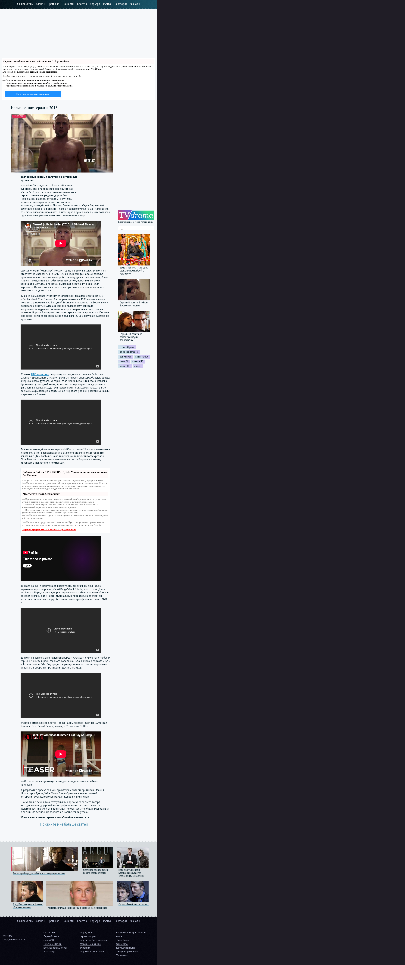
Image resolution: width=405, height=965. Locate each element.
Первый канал (51, 936)
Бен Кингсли (125, 356)
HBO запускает (40, 374)
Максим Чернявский (90, 943)
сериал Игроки (127, 347)
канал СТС (49, 940)
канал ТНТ (49, 932)
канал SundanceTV (129, 352)
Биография (121, 4)
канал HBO (125, 366)
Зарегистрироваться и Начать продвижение (49, 529)
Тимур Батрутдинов (127, 951)
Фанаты (135, 4)
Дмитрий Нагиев (53, 943)
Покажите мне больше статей (64, 824)
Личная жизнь (25, 4)
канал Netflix (141, 356)
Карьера (95, 4)
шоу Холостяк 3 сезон (92, 951)
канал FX (124, 361)
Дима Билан (122, 940)
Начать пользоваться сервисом (32, 94)
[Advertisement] (78, 31)
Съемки (107, 4)
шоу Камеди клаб (125, 947)
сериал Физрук (88, 936)
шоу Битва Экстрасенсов (93, 940)
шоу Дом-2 (86, 932)
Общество (122, 943)
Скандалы (68, 4)
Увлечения (122, 955)
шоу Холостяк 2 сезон (55, 947)
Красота (82, 4)
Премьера (53, 4)
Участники (85, 947)
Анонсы (40, 4)
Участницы (49, 951)
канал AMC (137, 361)
